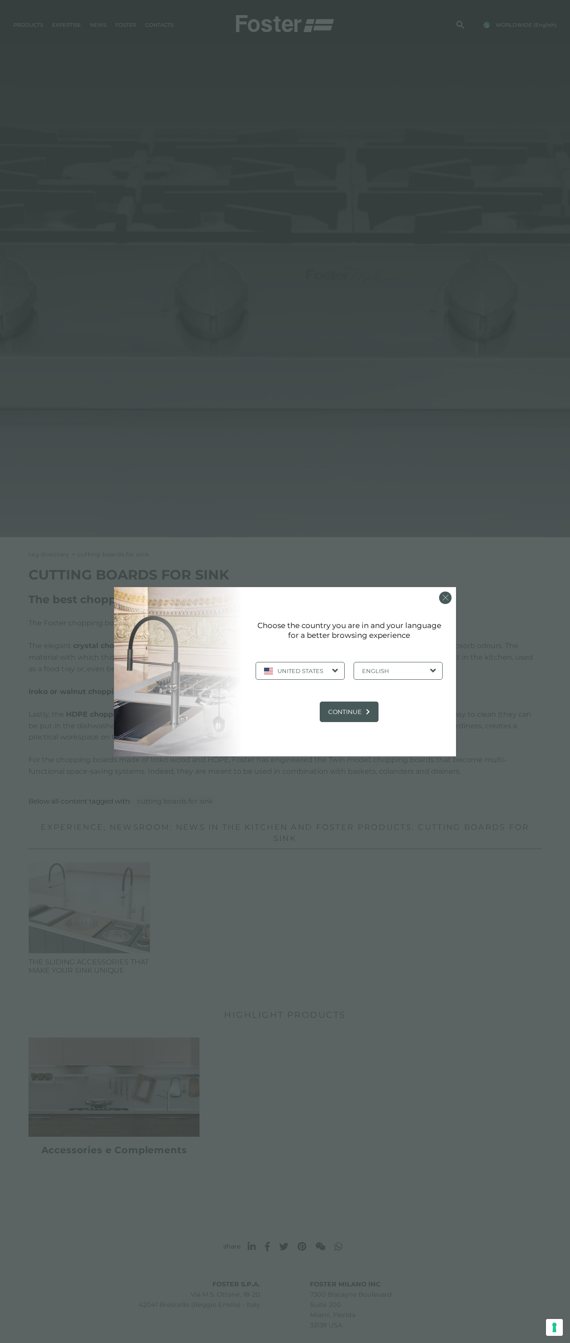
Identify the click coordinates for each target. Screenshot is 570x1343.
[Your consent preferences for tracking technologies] (554, 1327)
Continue (345, 711)
